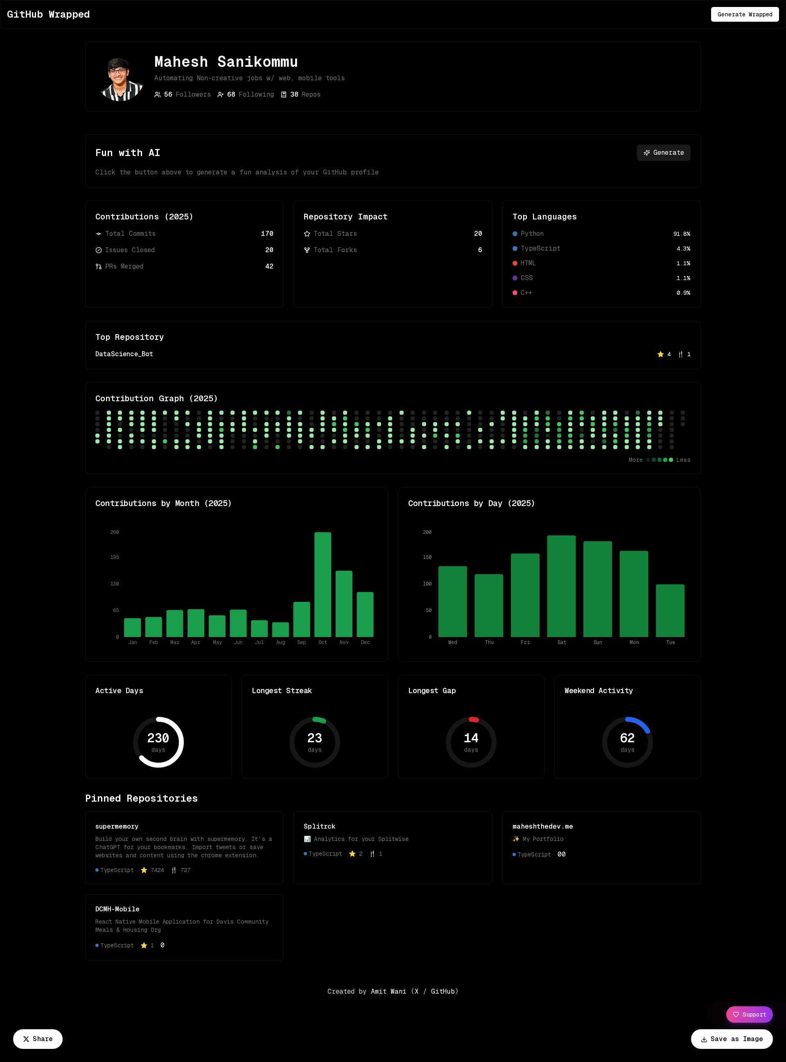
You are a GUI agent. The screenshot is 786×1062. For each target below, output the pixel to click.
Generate (668, 152)
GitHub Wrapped (48, 14)
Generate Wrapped (745, 14)
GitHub (443, 991)
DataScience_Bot (124, 354)
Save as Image (737, 1039)
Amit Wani (389, 991)
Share (43, 1039)
